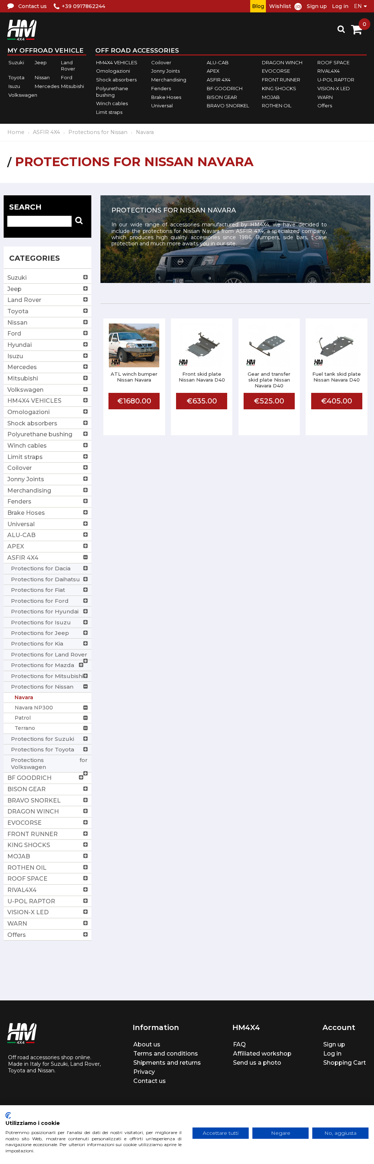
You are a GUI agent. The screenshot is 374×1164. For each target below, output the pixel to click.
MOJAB (271, 97)
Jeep (41, 62)
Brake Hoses (166, 97)
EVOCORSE (276, 71)
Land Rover (68, 66)
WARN (325, 97)
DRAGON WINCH (282, 62)
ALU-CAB (218, 62)
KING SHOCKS (279, 88)
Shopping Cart (344, 1062)
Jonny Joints (165, 71)
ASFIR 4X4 (218, 80)
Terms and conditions (165, 1053)
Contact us (149, 1080)
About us (146, 1044)
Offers (324, 105)
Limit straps (109, 112)
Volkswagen (22, 95)
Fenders (161, 88)
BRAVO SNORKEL (228, 105)
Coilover (161, 62)
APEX (213, 71)
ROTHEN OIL (276, 105)
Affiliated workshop (262, 1053)
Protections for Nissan (97, 132)
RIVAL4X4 (328, 71)
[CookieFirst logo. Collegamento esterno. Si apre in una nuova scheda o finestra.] (8, 1115)
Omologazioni (113, 71)
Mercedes (47, 86)
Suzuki (16, 62)
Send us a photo (257, 1062)
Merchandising (168, 80)
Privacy (144, 1071)
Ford (66, 77)
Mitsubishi (72, 86)
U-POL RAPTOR (335, 80)
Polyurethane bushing (112, 91)
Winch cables (112, 103)
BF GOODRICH (225, 88)
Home (15, 132)
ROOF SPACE (333, 62)
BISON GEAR (222, 97)
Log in (340, 6)
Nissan (42, 77)
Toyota (16, 77)
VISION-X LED (333, 88)
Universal (162, 105)
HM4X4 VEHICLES (116, 62)
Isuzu (14, 86)
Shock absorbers (116, 80)
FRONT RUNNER (281, 80)
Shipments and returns (167, 1062)
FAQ (239, 1044)
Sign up (317, 6)
